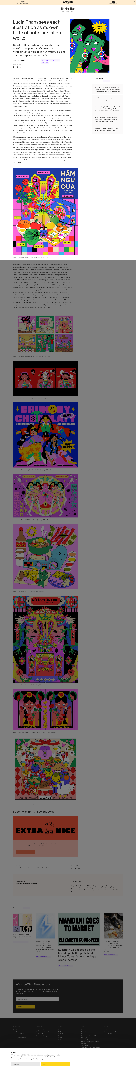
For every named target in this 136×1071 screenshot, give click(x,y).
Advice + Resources (42, 1034)
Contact (83, 1034)
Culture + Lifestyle (42, 1036)
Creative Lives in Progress (113, 1032)
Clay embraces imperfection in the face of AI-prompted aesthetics (107, 129)
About (83, 1030)
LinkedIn (61, 1034)
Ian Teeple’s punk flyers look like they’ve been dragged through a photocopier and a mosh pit (106, 119)
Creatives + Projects (43, 1032)
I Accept (45, 1064)
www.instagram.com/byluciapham (26, 883)
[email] (20, 67)
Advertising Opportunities (90, 1041)
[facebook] (13, 67)
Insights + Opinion (42, 1030)
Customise (16, 1064)
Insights (83, 1043)
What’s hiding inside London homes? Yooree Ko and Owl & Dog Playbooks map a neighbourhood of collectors (107, 108)
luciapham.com (20, 881)
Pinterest (61, 1039)
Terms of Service (87, 1039)
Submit (83, 1032)
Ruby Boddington (21, 60)
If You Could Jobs (110, 1034)
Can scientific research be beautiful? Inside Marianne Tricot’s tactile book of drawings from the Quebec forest (107, 89)
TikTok (60, 1032)
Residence (107, 1030)
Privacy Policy (85, 1038)
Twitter (60, 1038)
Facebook (61, 1036)
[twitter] (17, 67)
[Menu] (121, 9)
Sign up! (20, 851)
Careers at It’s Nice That (89, 1036)
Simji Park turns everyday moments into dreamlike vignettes (107, 99)
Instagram (61, 1030)
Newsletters (85, 1045)
